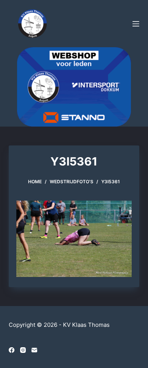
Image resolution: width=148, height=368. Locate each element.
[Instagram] (23, 350)
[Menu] (135, 23)
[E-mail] (34, 350)
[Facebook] (11, 350)
